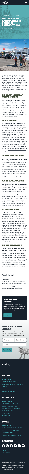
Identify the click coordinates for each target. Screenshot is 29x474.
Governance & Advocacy (10, 403)
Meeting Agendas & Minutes (11, 408)
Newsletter (6, 453)
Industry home (7, 401)
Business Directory (8, 425)
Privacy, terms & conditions (11, 435)
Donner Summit (7, 77)
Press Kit (5, 386)
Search (7, 315)
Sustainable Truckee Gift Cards (12, 428)
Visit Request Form (8, 391)
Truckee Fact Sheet (8, 389)
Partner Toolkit (7, 411)
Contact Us (6, 450)
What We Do (6, 413)
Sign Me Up (7, 350)
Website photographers (10, 430)
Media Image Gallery (9, 382)
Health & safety (7, 432)
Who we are (6, 415)
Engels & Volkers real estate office (12, 205)
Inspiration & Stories (11, 15)
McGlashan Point (11, 227)
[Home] (5, 2)
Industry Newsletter (9, 406)
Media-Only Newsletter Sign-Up (12, 384)
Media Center (6, 379)
